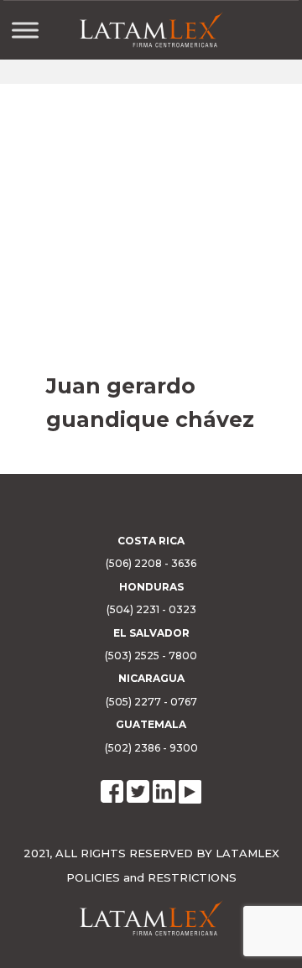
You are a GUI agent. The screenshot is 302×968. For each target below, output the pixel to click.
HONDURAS (151, 586)
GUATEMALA (151, 724)
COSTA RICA (151, 540)
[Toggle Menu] (25, 30)
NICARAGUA (151, 678)
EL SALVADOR (151, 633)
